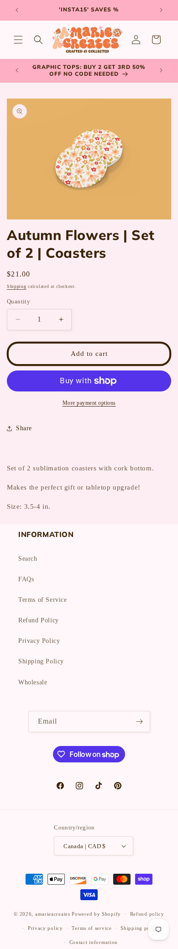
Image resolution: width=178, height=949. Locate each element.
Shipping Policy (41, 661)
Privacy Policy (39, 640)
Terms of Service (42, 599)
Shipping (16, 286)
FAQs (26, 579)
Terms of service (91, 928)
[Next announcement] (161, 10)
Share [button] (24, 428)
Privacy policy (45, 928)
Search (27, 558)
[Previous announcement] (17, 10)
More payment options (89, 403)
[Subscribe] (140, 721)
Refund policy (147, 914)
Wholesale (32, 682)
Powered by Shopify (96, 914)
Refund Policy (38, 620)
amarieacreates (52, 914)
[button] (18, 40)
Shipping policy (139, 928)
